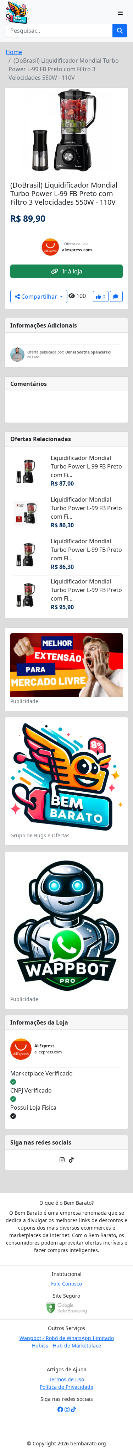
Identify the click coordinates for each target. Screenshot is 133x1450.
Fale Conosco (66, 1283)
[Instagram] (62, 1160)
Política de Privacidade (66, 1386)
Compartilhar (39, 296)
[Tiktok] (71, 1160)
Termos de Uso (66, 1379)
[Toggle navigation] (120, 13)
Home (14, 52)
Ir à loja (71, 271)
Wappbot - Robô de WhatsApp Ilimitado (67, 1338)
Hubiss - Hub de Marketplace (66, 1345)
